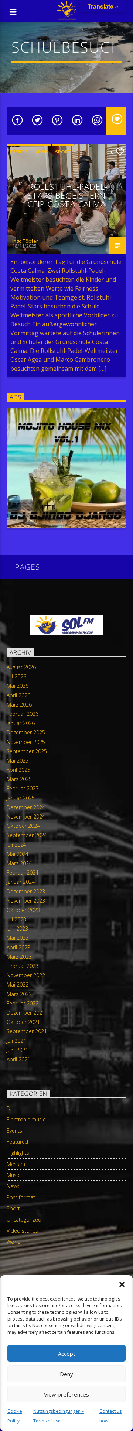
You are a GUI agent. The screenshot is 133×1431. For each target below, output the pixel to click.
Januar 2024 (21, 881)
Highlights (18, 1152)
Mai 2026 (17, 685)
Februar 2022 (22, 1003)
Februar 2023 (22, 965)
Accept (66, 1353)
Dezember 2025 (26, 732)
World (14, 1241)
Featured (17, 1141)
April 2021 (18, 1059)
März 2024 (19, 863)
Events (19, 151)
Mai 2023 (17, 937)
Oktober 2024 (23, 825)
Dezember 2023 (26, 891)
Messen (16, 1163)
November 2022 (26, 975)
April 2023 (18, 947)
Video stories (22, 1230)
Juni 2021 (17, 1050)
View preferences (66, 1394)
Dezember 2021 (26, 1012)
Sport (63, 151)
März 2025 (19, 779)
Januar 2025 (21, 798)
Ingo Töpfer (25, 241)
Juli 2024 (16, 844)
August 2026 (21, 667)
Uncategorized (24, 1219)
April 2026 (18, 695)
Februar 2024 (22, 872)
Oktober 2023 (23, 909)
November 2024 (26, 816)
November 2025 (26, 742)
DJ (9, 1108)
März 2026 (19, 704)
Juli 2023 (16, 919)
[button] (122, 1284)
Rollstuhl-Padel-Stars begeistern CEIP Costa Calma (67, 195)
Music (13, 1175)
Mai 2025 (17, 760)
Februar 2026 (22, 713)
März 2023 (19, 956)
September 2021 (27, 1031)
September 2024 (27, 835)
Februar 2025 (22, 788)
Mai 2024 (17, 853)
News (41, 151)
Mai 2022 (17, 984)
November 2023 (26, 900)
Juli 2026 (16, 676)
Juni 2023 (17, 928)
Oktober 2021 (23, 1021)
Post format (21, 1197)
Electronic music (26, 1119)
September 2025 (27, 751)
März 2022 (19, 994)
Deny (66, 1374)
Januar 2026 (21, 723)
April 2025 (18, 769)
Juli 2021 (16, 1040)
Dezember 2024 (26, 807)
